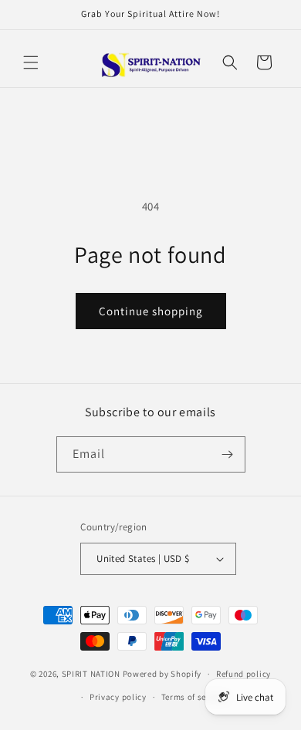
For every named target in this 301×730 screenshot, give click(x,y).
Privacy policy (118, 696)
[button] (31, 62)
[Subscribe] (228, 454)
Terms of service (193, 696)
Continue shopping (151, 311)
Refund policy (243, 673)
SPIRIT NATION (91, 673)
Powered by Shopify (162, 673)
